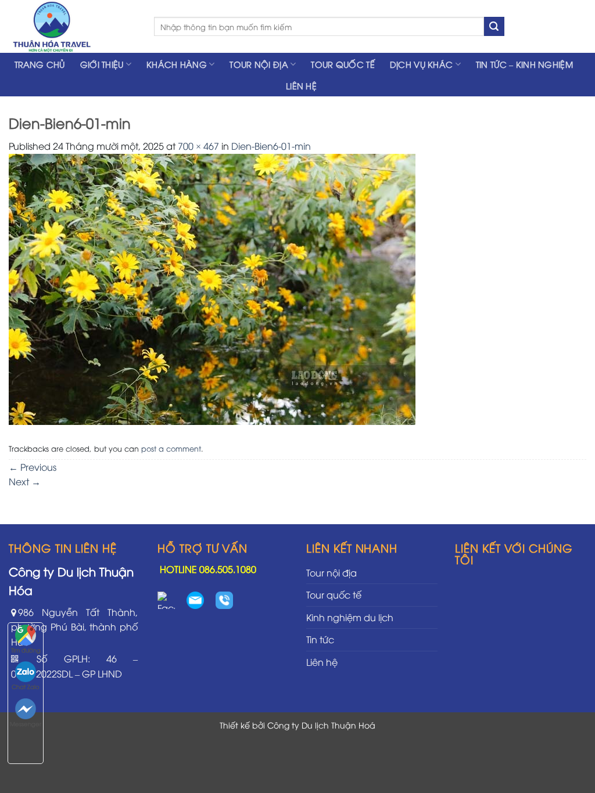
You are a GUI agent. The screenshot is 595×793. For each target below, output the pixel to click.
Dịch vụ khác (421, 64)
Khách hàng (176, 64)
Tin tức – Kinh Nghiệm (524, 64)
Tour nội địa (259, 64)
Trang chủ (40, 64)
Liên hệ (301, 85)
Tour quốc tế (342, 64)
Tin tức (320, 639)
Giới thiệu (102, 64)
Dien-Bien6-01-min (271, 145)
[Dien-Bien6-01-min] (212, 288)
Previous (32, 466)
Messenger (25, 723)
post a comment (171, 448)
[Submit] (494, 27)
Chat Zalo (26, 686)
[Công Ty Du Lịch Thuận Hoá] (73, 26)
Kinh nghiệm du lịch (349, 617)
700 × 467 (198, 145)
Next (25, 481)
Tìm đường (26, 650)
